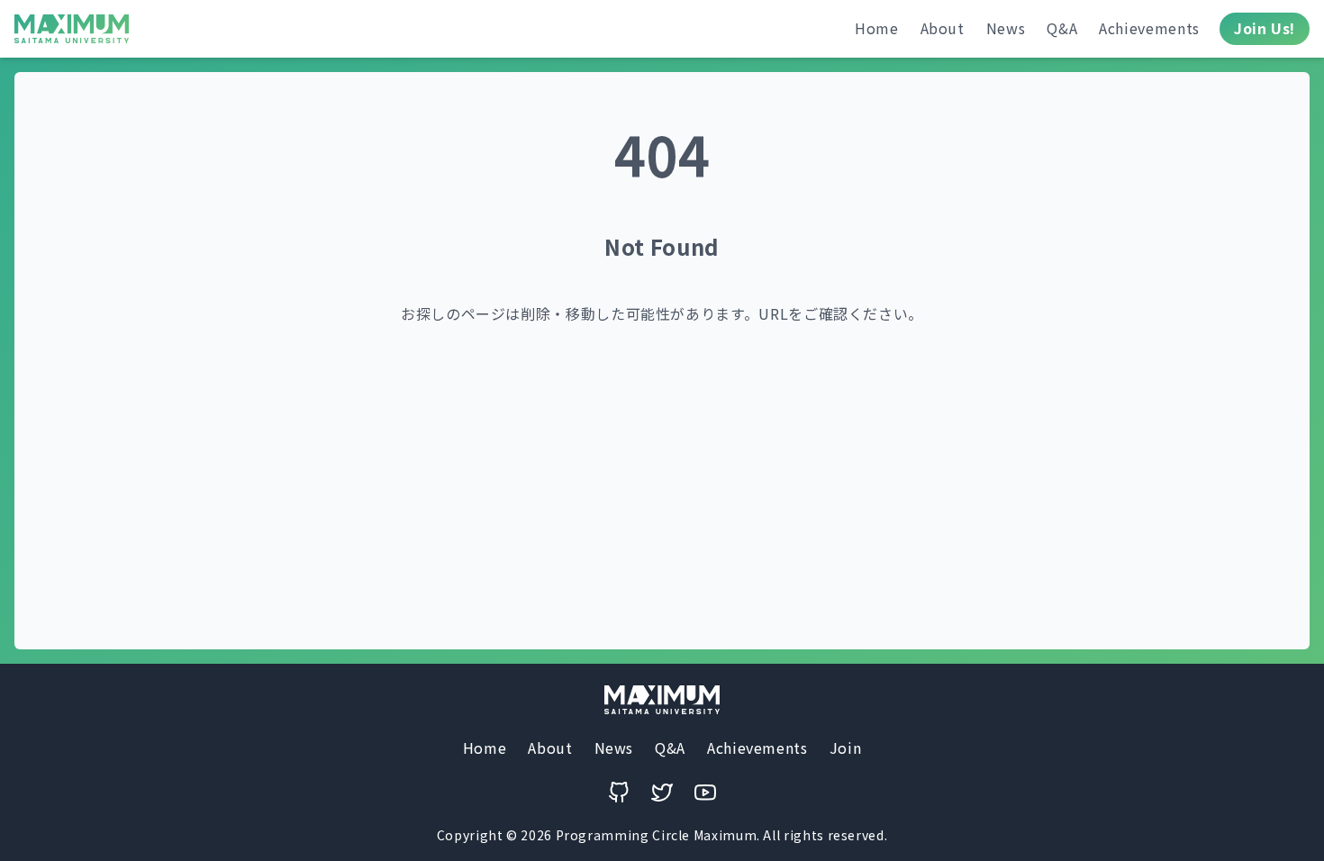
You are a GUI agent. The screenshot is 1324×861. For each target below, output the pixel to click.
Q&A (1062, 28)
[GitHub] (619, 792)
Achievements (1149, 28)
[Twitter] (662, 792)
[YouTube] (705, 792)
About (942, 28)
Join (846, 747)
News (1006, 28)
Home (877, 28)
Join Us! (1264, 28)
